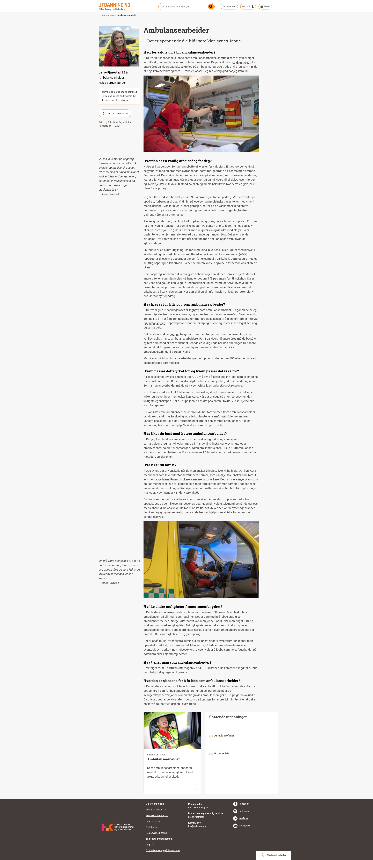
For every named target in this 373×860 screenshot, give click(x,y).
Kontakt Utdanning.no (157, 815)
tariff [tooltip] (161, 668)
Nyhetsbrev (244, 825)
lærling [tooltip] (148, 318)
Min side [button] (246, 6)
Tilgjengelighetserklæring (159, 838)
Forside (102, 15)
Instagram (244, 811)
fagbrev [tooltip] (194, 310)
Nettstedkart (152, 827)
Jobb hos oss (153, 821)
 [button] (186, 798)
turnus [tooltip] (253, 668)
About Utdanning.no (156, 809)
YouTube (243, 818)
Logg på (150, 844)
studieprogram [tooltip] (241, 62)
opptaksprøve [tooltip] (156, 323)
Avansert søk (229, 6)
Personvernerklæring (156, 833)
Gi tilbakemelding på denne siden (163, 850)
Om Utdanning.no (155, 803)
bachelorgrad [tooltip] (152, 363)
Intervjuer (112, 15)
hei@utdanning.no (197, 826)
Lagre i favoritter (117, 113)
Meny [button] (267, 6)
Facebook (244, 803)
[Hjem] (127, 5)
